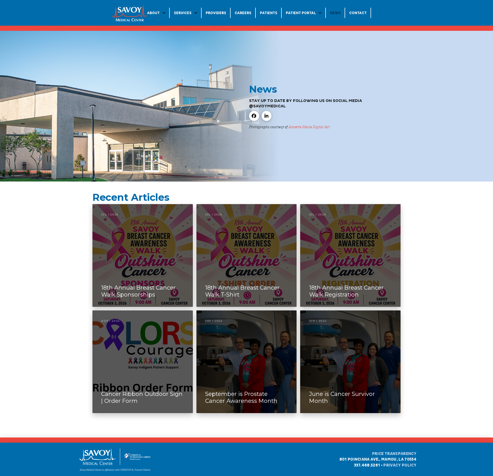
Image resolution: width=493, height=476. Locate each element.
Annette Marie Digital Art (309, 126)
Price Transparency (394, 453)
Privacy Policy (399, 465)
